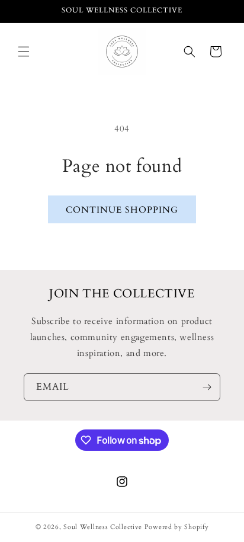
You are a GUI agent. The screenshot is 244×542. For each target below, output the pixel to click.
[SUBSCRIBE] (207, 387)
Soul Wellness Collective (102, 526)
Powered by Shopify (177, 526)
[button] (24, 52)
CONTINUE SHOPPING (122, 210)
